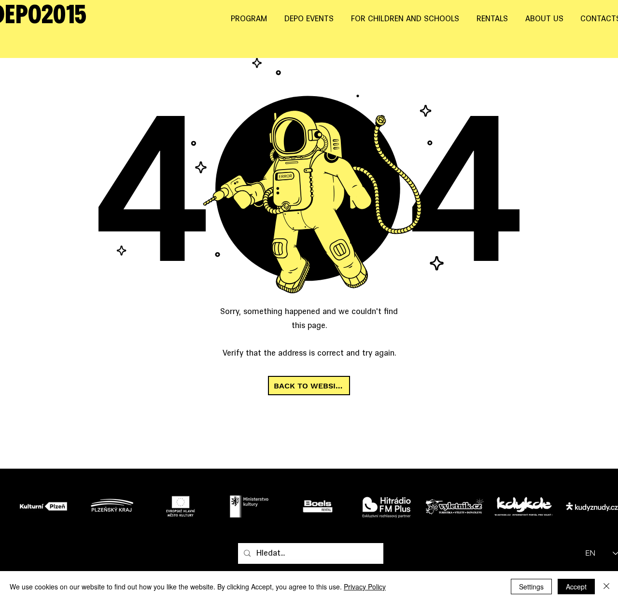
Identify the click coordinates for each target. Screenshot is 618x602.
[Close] (606, 586)
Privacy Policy (365, 586)
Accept (576, 586)
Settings (531, 586)
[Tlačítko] (46, 505)
